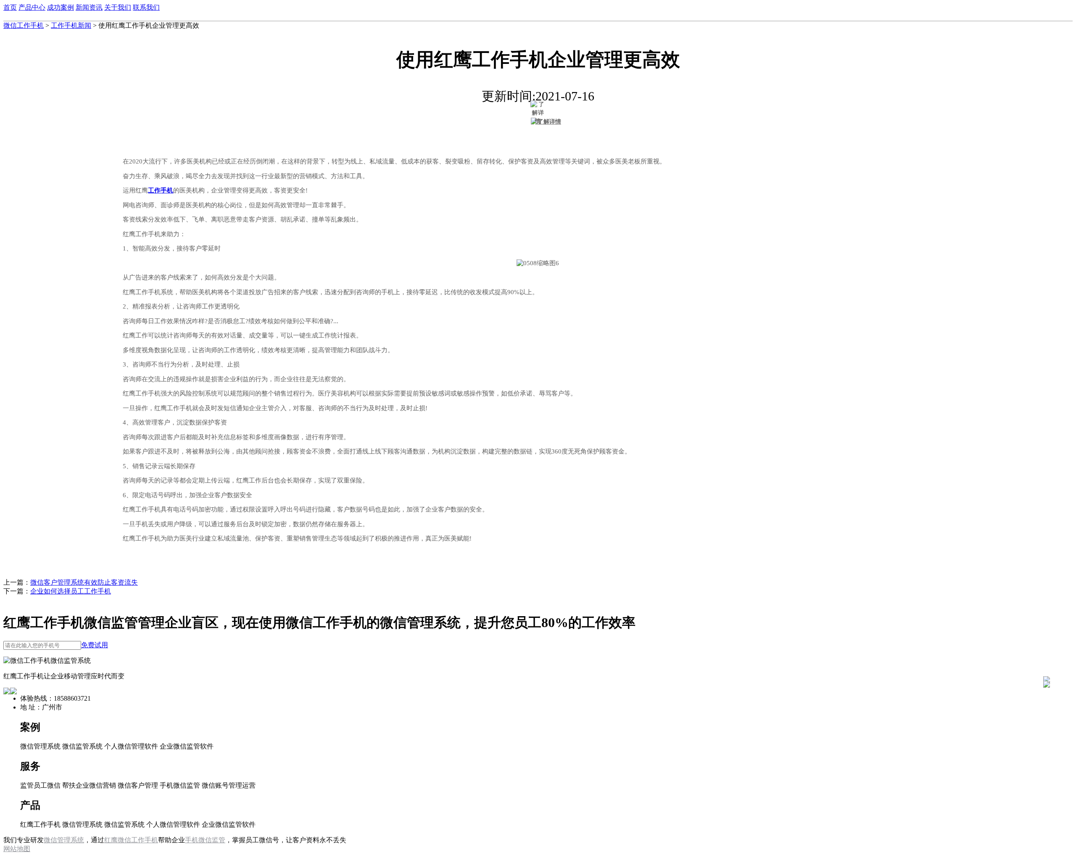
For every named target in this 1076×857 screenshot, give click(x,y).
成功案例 (60, 7)
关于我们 (117, 7)
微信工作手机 (23, 25)
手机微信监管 (205, 840)
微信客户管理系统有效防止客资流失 (84, 582)
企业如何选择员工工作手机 (70, 591)
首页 (10, 7)
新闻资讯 (89, 7)
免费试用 (94, 645)
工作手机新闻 (71, 25)
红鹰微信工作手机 (131, 840)
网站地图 (16, 848)
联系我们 (146, 7)
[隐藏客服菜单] (1046, 657)
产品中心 (31, 7)
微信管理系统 (64, 840)
